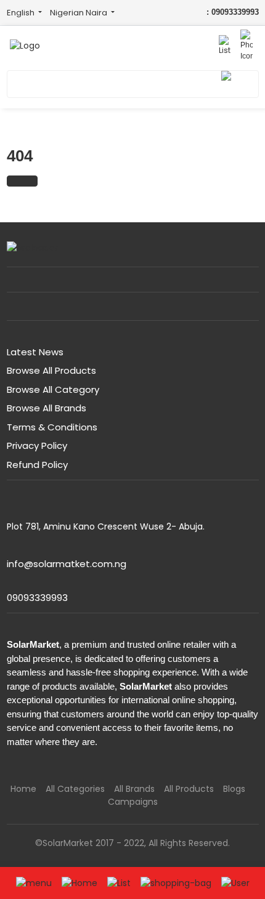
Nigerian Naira (79, 12)
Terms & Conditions (52, 427)
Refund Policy (37, 464)
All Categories (75, 789)
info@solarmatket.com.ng (66, 563)
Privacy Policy (37, 445)
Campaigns (133, 802)
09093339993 (37, 597)
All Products (189, 789)
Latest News (35, 351)
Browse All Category (53, 389)
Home (23, 789)
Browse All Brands (46, 407)
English (21, 12)
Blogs (234, 789)
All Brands (134, 789)
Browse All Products (51, 370)
